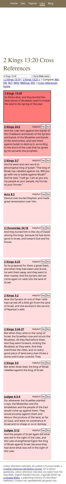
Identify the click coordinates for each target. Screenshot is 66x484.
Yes (43, 126)
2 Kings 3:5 (11, 363)
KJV (5, 83)
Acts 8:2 (9, 194)
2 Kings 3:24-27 (14, 329)
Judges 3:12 (11, 430)
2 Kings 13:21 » (31, 79)
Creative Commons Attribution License (22, 468)
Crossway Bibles (11, 477)
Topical (32, 3)
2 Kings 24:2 (12, 127)
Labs (42, 3)
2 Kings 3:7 (11, 160)
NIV (57, 79)
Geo (23, 3)
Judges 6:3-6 (12, 396)
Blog (50, 3)
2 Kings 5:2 (11, 295)
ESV (33, 83)
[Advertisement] (33, 31)
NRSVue (24, 83)
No (48, 126)
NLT (10, 83)
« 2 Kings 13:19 (11, 79)
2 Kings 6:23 (12, 262)
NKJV (16, 83)
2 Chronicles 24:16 (16, 228)
